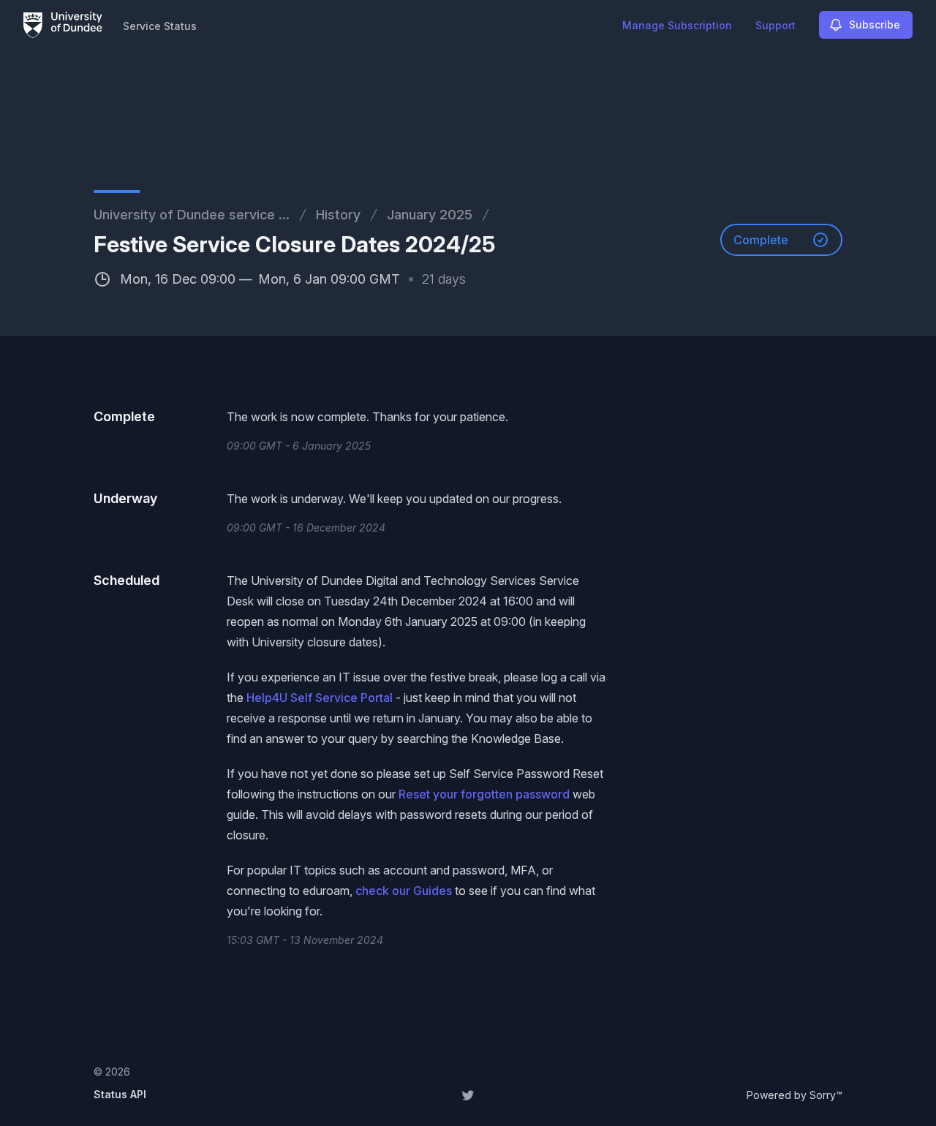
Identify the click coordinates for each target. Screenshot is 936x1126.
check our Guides (403, 890)
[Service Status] (62, 25)
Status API (120, 1094)
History (338, 214)
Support (775, 25)
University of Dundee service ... (192, 214)
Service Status (160, 26)
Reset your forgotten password (484, 794)
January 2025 (429, 214)
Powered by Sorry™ (794, 1095)
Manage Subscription (677, 25)
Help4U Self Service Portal (319, 697)
